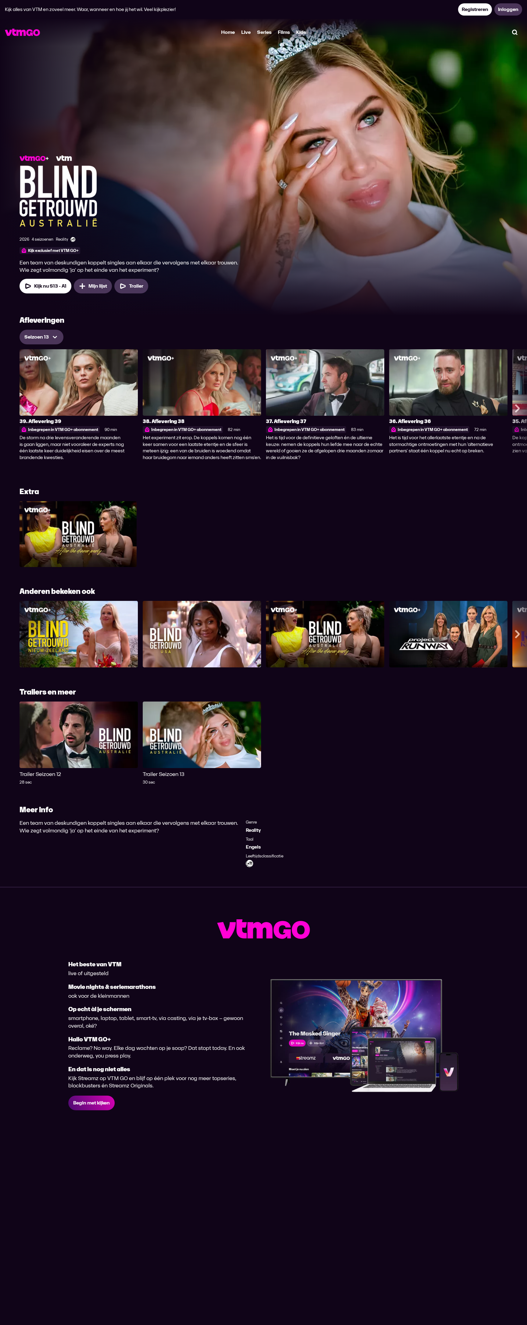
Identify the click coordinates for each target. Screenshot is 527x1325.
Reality (253, 830)
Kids (301, 32)
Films (284, 32)
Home (228, 32)
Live (246, 32)
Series (264, 32)
